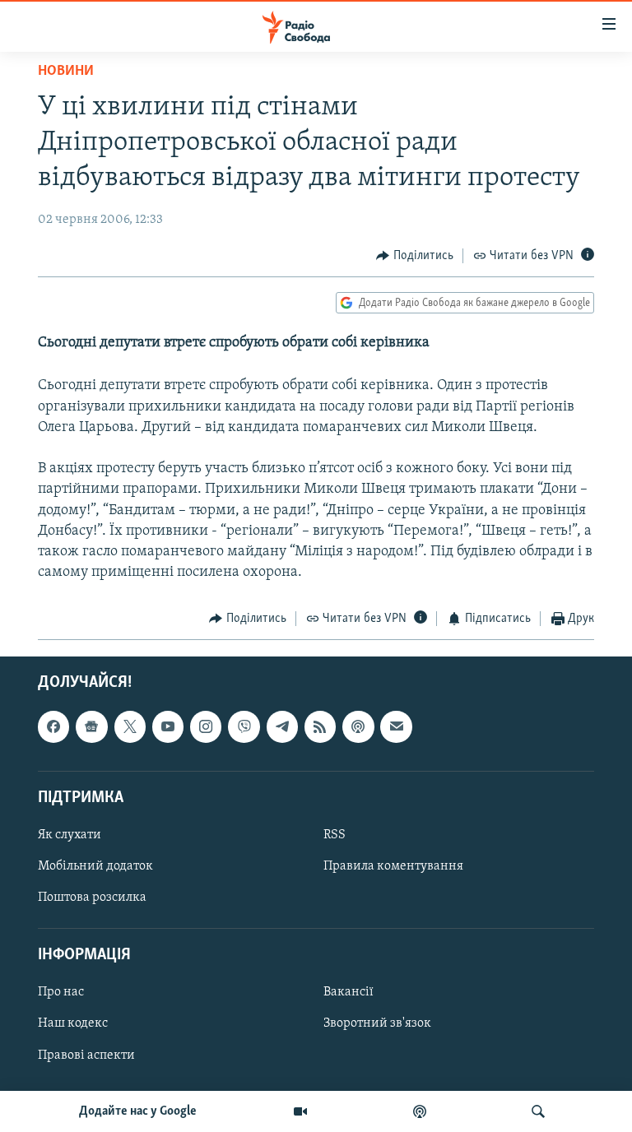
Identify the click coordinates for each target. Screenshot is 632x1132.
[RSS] (320, 726)
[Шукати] (538, 1111)
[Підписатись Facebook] (53, 726)
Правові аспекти (86, 1054)
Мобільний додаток (95, 866)
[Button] (414, 256)
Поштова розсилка (92, 897)
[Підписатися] (395, 726)
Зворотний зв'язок (377, 1023)
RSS (334, 835)
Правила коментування (393, 866)
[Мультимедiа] (300, 1111)
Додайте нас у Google (138, 1111)
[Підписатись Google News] (91, 726)
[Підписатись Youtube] (168, 726)
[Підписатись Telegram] (282, 726)
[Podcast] (358, 726)
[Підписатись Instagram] (205, 726)
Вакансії (348, 992)
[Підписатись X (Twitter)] (130, 726)
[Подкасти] (419, 1111)
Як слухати (69, 835)
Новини (66, 71)
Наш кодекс (73, 1023)
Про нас (61, 992)
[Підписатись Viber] (243, 726)
